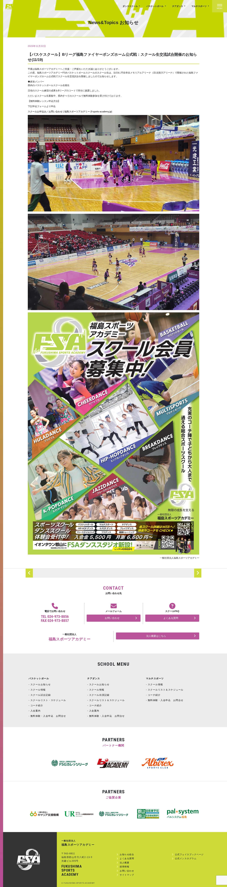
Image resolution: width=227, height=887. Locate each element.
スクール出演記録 (99, 695)
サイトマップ (127, 875)
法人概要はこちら (156, 636)
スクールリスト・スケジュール (48, 700)
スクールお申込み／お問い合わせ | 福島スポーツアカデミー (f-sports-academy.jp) (70, 111)
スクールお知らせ (40, 684)
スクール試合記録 (40, 695)
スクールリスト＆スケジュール (107, 700)
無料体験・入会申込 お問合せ (48, 716)
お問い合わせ (112, 618)
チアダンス (178, 6)
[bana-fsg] (44, 814)
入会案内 (35, 710)
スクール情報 (38, 689)
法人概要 (124, 862)
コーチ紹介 (36, 705)
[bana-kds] (78, 814)
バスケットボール (155, 6)
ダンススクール (130, 6)
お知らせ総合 (127, 854)
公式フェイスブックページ (189, 854)
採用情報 (124, 866)
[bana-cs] (182, 814)
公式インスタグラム (186, 858)
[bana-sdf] (148, 814)
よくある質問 (170, 618)
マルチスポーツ (199, 6)
